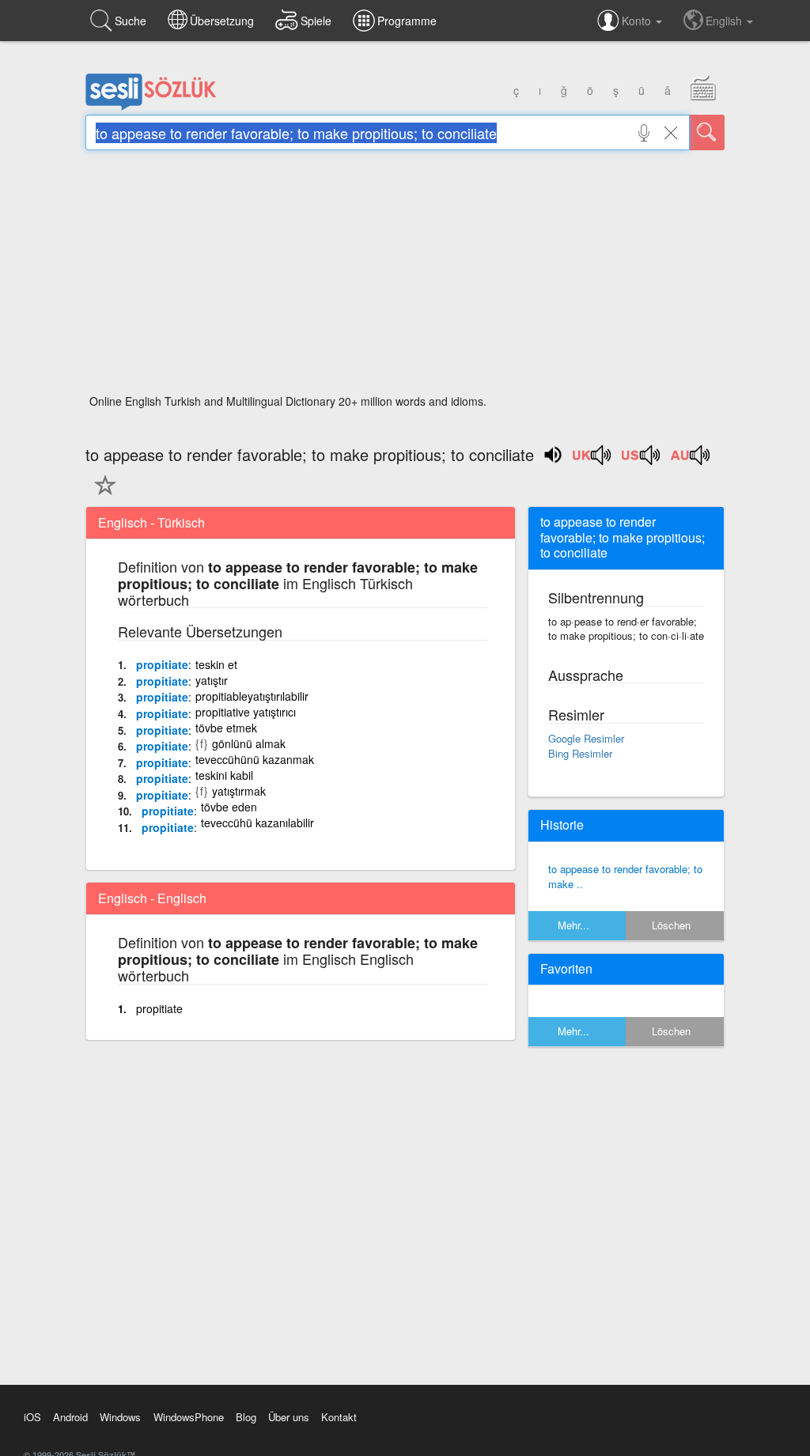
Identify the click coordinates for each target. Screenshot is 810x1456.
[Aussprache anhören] (592, 460)
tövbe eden (229, 807)
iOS (32, 1416)
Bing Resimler (580, 753)
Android (70, 1416)
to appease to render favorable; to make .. (625, 876)
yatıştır (211, 680)
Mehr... (573, 924)
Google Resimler (586, 738)
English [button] (725, 20)
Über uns (288, 1416)
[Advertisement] (405, 277)
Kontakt (339, 1416)
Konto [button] (638, 20)
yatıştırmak (239, 791)
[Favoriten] (101, 494)
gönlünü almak (249, 743)
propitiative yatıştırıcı (245, 712)
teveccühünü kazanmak (254, 759)
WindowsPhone (188, 1416)
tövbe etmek (226, 728)
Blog (246, 1416)
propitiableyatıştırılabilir (251, 696)
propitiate (162, 664)
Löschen (671, 924)
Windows (120, 1416)
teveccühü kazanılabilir (257, 822)
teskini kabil (224, 775)
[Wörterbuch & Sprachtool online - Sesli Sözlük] (151, 107)
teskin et (216, 664)
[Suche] (707, 132)
